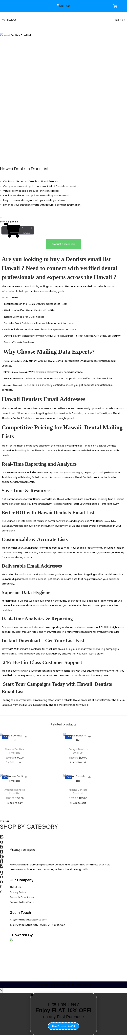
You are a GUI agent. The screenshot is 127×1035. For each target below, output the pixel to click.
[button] (63, 995)
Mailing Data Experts (30, 705)
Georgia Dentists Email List (78, 751)
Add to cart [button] (16, 762)
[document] (63, 1014)
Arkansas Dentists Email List (14, 791)
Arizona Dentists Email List (78, 791)
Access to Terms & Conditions (19, 342)
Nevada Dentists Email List (14, 751)
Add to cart (26, 230)
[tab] (63, 244)
